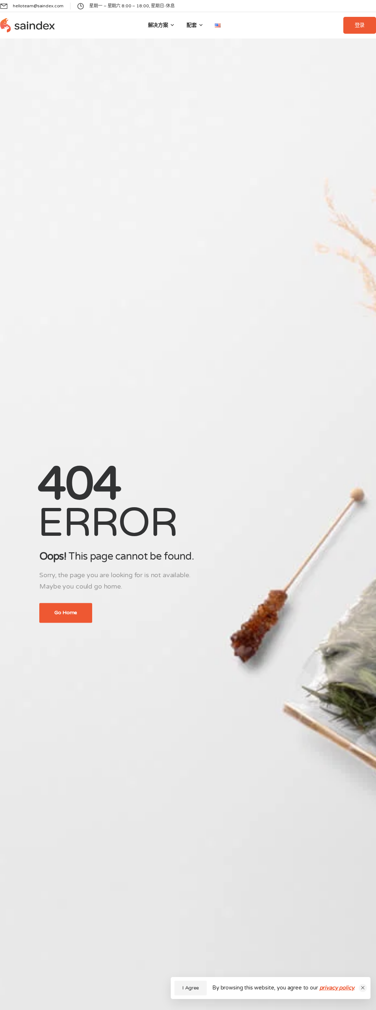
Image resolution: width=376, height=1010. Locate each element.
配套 (192, 25)
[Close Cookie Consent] (363, 988)
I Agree (190, 988)
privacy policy (336, 987)
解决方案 (158, 25)
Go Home (65, 613)
